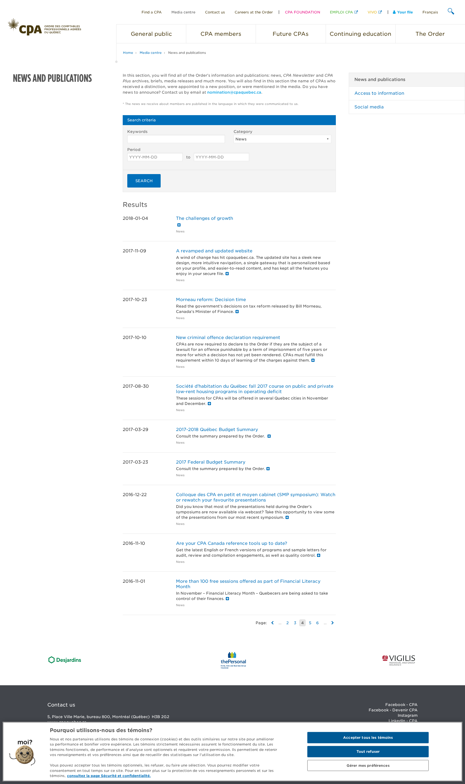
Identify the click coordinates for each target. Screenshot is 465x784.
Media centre (183, 12)
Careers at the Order (254, 12)
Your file (405, 12)
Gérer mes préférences (368, 765)
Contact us (215, 12)
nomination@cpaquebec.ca (234, 92)
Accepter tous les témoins (368, 738)
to (188, 157)
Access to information (379, 93)
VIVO (372, 12)
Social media (369, 107)
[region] (232, 751)
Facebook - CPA (401, 704)
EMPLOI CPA (341, 12)
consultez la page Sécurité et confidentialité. (109, 776)
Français (430, 12)
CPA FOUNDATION (302, 12)
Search (144, 181)
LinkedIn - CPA (403, 721)
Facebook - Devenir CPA (393, 710)
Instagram (408, 715)
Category (243, 131)
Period (133, 149)
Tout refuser (368, 752)
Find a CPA (152, 12)
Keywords (137, 131)
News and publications (187, 53)
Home (128, 53)
